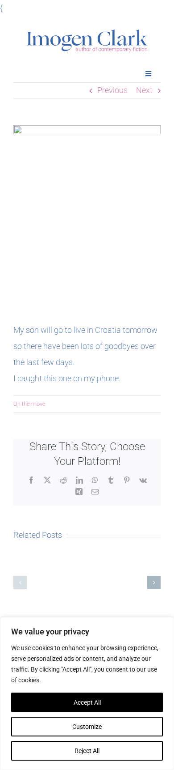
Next (144, 90)
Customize (87, 726)
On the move (29, 403)
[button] (20, 582)
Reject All (87, 750)
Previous (112, 90)
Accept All (87, 702)
